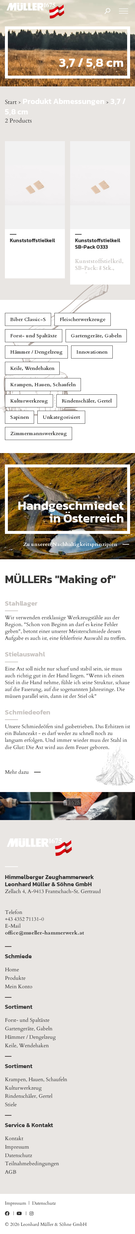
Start (11, 102)
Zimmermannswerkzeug (38, 433)
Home (12, 969)
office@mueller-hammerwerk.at (44, 933)
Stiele (11, 1104)
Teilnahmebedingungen (32, 1163)
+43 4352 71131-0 (24, 919)
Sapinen (19, 417)
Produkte (15, 978)
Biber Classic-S (28, 319)
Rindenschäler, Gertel (87, 401)
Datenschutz (18, 1155)
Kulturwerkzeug (29, 401)
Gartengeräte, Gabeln (96, 335)
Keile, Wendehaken (32, 368)
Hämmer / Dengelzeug (36, 352)
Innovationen (91, 352)
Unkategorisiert (61, 417)
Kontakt (14, 1138)
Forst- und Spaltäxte (33, 335)
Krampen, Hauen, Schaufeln (43, 384)
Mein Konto (18, 986)
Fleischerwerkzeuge (83, 319)
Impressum (17, 1147)
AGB (10, 1172)
